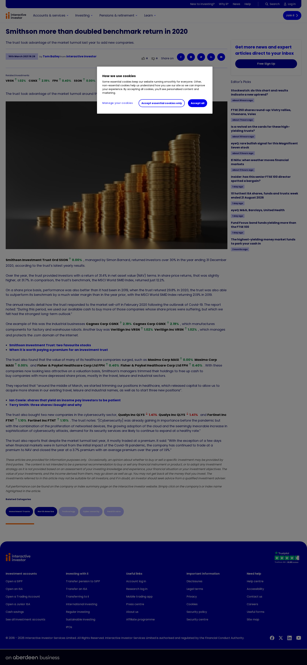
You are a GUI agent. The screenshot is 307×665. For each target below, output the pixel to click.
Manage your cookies (117, 103)
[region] (154, 90)
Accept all (197, 103)
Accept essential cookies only (161, 103)
